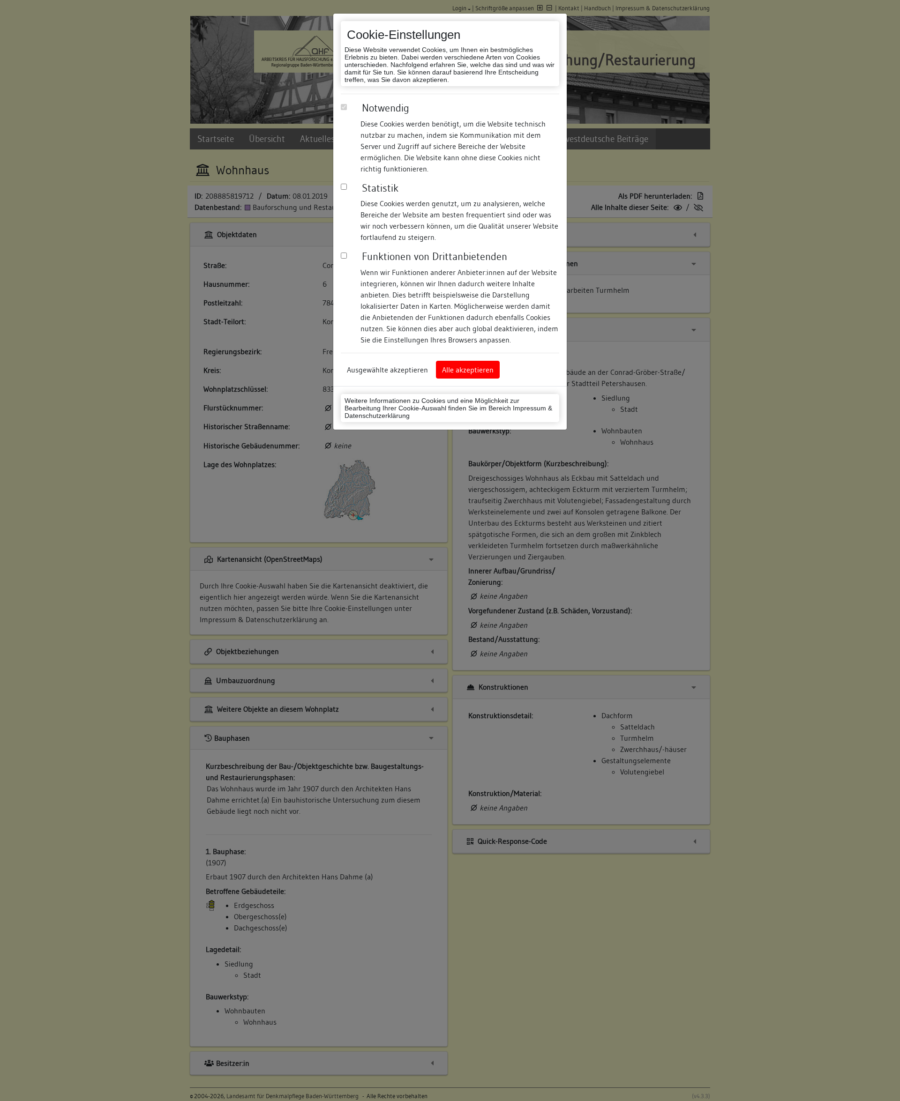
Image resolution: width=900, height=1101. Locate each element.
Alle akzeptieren (468, 369)
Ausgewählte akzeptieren (387, 369)
